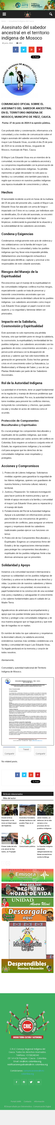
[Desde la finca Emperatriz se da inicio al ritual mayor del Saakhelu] (9, 810)
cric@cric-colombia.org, (31, 1061)
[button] (51, 14)
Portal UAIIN (16, 1101)
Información (39, 1101)
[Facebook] (17, 1082)
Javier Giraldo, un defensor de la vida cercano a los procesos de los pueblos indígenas (44, 823)
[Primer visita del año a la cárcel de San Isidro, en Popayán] (9, 838)
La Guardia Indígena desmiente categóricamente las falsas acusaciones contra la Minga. (45, 851)
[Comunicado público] (27, 838)
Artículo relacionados (13, 794)
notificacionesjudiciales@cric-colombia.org (27, 1064)
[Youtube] (39, 1082)
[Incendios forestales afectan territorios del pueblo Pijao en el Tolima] (27, 810)
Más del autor (9, 798)
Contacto (27, 1101)
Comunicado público (27, 846)
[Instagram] (24, 1082)
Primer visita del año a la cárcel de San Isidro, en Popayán (9, 849)
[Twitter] (31, 1082)
